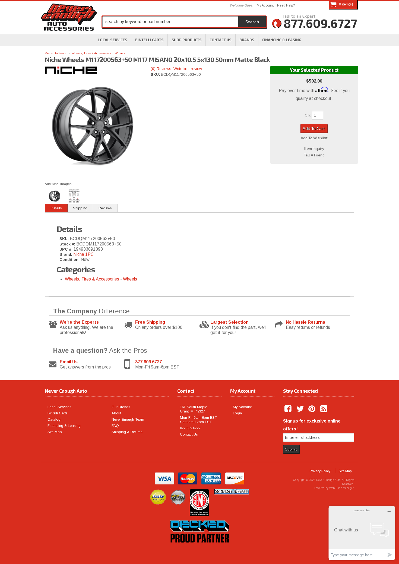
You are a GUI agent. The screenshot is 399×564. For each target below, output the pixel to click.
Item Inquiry (314, 148)
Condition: (69, 259)
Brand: (65, 254)
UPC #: (66, 249)
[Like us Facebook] (288, 409)
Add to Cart (314, 128)
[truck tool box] (199, 549)
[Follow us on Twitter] (300, 409)
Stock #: (67, 244)
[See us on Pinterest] (312, 409)
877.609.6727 (148, 362)
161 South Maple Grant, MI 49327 (193, 409)
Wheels (120, 53)
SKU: (156, 74)
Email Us (69, 362)
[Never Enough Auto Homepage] (69, 18)
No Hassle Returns (305, 322)
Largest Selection (229, 322)
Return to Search (57, 53)
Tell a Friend (314, 155)
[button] (187, 40)
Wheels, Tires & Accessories (91, 53)
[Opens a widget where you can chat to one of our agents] (362, 533)
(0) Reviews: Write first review (176, 69)
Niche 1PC (83, 254)
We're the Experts (79, 322)
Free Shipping (150, 322)
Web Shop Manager (341, 488)
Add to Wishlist (314, 138)
